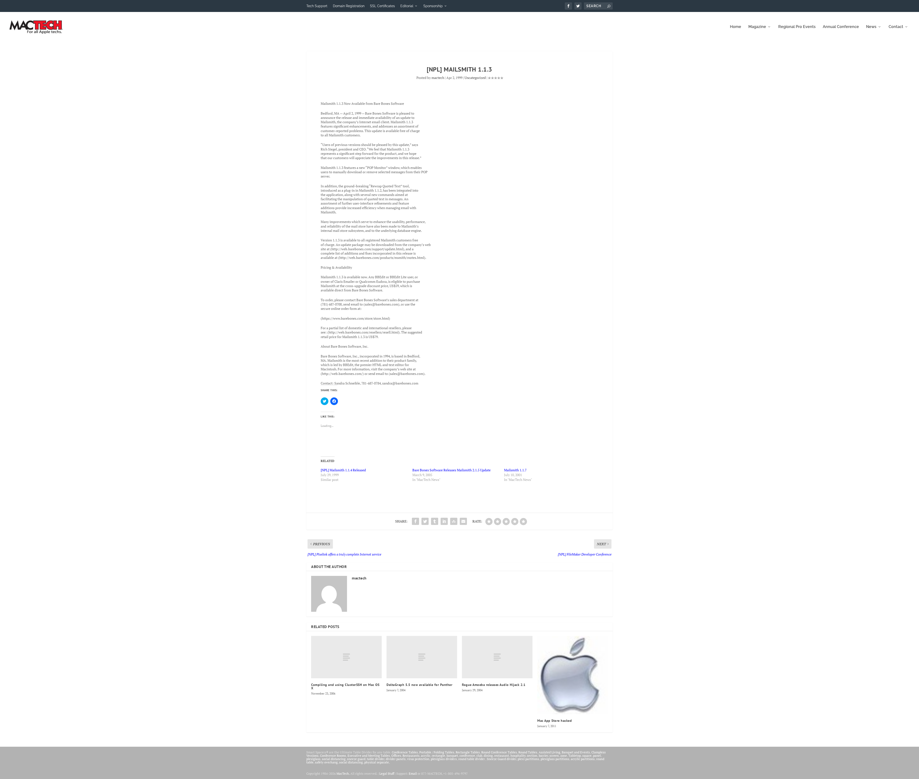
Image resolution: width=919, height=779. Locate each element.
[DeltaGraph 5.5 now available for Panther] (422, 657)
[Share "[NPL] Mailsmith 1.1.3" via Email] (463, 521)
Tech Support (316, 6)
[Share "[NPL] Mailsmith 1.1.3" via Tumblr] (434, 521)
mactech (437, 77)
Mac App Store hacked (554, 720)
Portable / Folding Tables (436, 752)
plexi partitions (528, 759)
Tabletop (574, 755)
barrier (543, 755)
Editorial (406, 6)
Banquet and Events (576, 752)
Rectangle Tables (468, 752)
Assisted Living (549, 752)
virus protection (418, 759)
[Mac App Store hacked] (572, 675)
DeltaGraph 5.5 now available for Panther (419, 685)
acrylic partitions (583, 759)
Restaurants (411, 755)
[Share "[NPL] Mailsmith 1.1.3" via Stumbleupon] (454, 521)
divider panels (396, 759)
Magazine (757, 27)
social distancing (334, 759)
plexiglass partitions (555, 759)
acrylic (425, 755)
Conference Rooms (333, 755)
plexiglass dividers (444, 759)
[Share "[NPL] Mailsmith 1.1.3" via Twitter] (425, 521)
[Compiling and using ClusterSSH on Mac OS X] (346, 657)
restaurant (501, 755)
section (532, 755)
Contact (896, 27)
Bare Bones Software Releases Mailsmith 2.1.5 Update (451, 470)
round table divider (471, 759)
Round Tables (527, 752)
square (587, 755)
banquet (452, 755)
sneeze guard (356, 759)
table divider (375, 759)
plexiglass (313, 759)
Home (735, 27)
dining (488, 755)
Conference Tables (405, 752)
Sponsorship (433, 6)
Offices (396, 755)
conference (467, 755)
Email (413, 773)
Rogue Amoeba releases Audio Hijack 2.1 (493, 685)
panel (597, 755)
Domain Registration (348, 6)
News (871, 27)
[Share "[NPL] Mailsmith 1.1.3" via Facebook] (415, 521)
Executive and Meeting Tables (368, 755)
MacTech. (343, 773)
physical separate (376, 762)
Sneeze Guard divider (501, 759)
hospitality (518, 755)
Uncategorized (475, 77)
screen (554, 755)
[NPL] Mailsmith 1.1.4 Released (343, 470)
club (479, 755)
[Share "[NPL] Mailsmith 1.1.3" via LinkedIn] (444, 521)
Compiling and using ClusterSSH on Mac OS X (345, 686)
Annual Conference (841, 27)
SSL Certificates (382, 6)
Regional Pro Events (797, 27)
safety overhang (326, 762)
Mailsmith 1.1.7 (515, 470)
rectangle (438, 755)
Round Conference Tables (499, 752)
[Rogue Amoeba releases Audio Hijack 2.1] (497, 657)
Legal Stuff (386, 773)
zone (563, 755)
